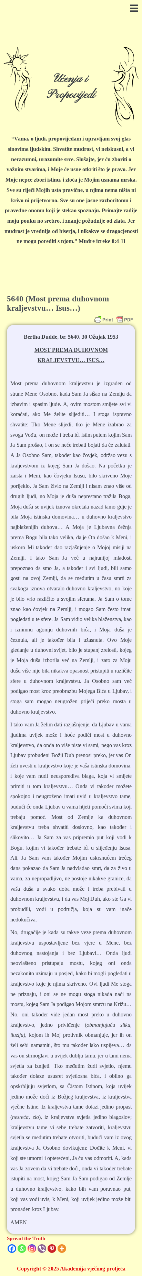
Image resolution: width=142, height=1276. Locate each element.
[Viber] (42, 1248)
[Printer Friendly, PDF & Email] (113, 320)
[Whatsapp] (22, 1248)
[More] (62, 1248)
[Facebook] (12, 1248)
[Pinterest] (52, 1248)
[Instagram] (32, 1248)
